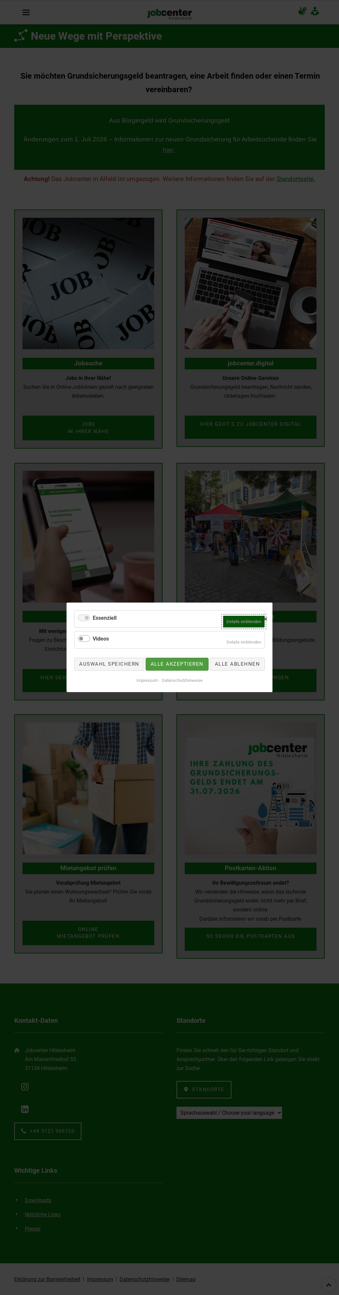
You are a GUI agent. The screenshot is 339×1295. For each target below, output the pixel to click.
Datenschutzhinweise (182, 680)
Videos (101, 639)
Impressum (147, 680)
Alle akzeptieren (177, 664)
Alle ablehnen (237, 664)
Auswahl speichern (109, 664)
